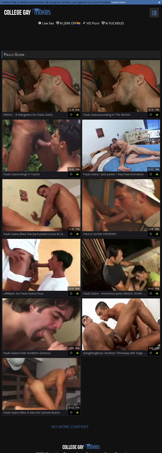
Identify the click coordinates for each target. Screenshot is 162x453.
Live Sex (47, 23)
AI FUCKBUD (114, 23)
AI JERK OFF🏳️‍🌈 (70, 23)
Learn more (118, 2)
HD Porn (92, 23)
